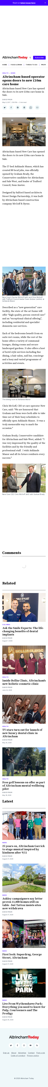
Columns (6, 624)
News (13, 73)
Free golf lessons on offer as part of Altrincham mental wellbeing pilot (23, 786)
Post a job (40, 1053)
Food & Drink (16, 65)
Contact (31, 1053)
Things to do (31, 65)
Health (5, 73)
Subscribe (39, 58)
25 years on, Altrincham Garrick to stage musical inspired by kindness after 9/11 (23, 849)
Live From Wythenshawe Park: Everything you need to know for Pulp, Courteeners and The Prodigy (23, 1008)
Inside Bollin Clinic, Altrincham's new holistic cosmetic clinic (24, 682)
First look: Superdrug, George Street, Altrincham (22, 956)
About (13, 1053)
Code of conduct (18, 1056)
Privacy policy (33, 1056)
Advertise (22, 1053)
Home (4, 65)
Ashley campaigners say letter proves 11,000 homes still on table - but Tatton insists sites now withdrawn (22, 903)
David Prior (7, 99)
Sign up (6, 1053)
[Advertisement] (24, 29)
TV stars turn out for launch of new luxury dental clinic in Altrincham (22, 733)
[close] (45, 3)
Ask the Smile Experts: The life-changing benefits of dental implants (23, 631)
